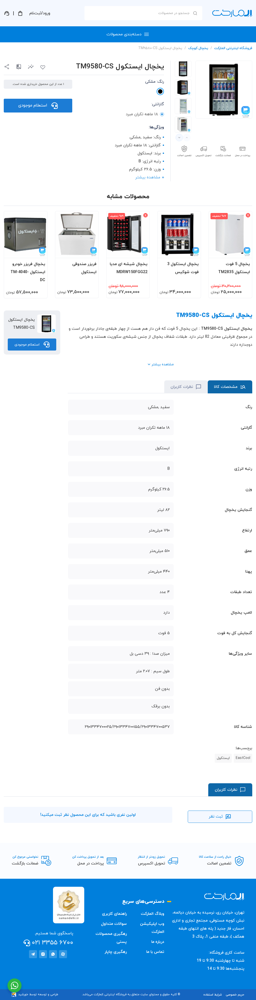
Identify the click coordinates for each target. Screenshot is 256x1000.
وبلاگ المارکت (152, 914)
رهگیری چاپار (115, 952)
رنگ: (154, 81)
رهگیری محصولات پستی (111, 938)
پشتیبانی (7, 13)
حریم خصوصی (235, 995)
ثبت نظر (216, 816)
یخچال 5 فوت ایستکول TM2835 (234, 268)
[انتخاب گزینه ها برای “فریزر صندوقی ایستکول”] (90, 252)
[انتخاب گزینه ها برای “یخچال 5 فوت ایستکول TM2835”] (244, 252)
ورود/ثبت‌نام (39, 13)
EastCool (243, 758)
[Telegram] (33, 954)
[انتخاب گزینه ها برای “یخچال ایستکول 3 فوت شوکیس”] (192, 252)
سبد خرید (20, 13)
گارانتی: (158, 104)
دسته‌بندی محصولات (124, 34)
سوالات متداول (114, 924)
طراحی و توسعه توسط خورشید (38, 994)
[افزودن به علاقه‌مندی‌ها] (43, 67)
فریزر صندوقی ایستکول (84, 268)
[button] (31, 66)
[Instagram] (43, 954)
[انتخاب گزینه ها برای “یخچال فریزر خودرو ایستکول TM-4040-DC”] (39, 252)
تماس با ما (155, 952)
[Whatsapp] (53, 954)
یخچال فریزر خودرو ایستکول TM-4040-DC (27, 272)
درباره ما (157, 942)
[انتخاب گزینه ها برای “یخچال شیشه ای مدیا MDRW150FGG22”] (141, 252)
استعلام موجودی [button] (32, 105)
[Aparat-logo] (63, 954)
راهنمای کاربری (114, 914)
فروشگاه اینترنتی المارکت (233, 48)
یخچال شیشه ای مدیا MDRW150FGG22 (129, 268)
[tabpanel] (183, 69)
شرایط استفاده (213, 995)
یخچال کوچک (198, 48)
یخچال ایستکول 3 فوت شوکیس (183, 268)
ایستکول (223, 758)
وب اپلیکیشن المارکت (152, 928)
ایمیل (194, 58)
